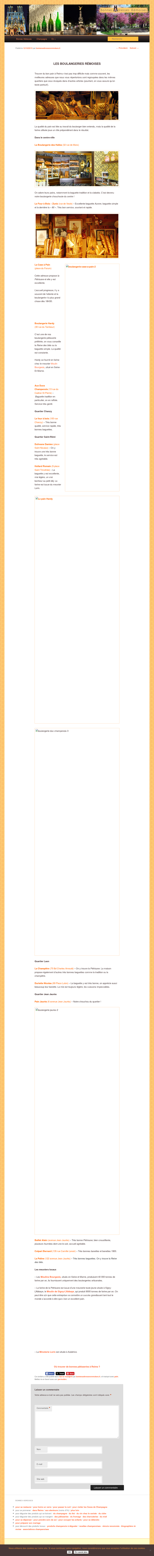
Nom (39, 1449)
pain (116, 1376)
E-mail (39, 1464)
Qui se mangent (65, 1376)
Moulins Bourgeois (51, 1276)
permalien (62, 1379)
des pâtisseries (61, 1516)
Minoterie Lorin (47, 1351)
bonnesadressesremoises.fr (48, 48)
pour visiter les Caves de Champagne (89, 1506)
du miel (103, 1516)
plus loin (75, 1510)
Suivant (134, 48)
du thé (72, 1513)
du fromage (75, 1516)
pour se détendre (91, 1519)
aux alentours (51, 1510)
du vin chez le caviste (87, 1513)
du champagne (60, 1513)
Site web (40, 1479)
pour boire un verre (42, 1506)
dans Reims (37, 1510)
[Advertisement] (77, 1325)
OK (69, 1552)
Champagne (42, 38)
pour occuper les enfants (70, 1519)
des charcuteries (90, 1516)
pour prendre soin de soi (45, 1519)
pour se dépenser (23, 1519)
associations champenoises (36, 1529)
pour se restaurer (23, 1506)
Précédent (122, 48)
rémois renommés (110, 1526)
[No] (150, 1550)
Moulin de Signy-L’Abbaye (60, 1291)
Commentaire (43, 1408)
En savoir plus (81, 1552)
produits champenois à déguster (62, 1526)
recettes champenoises (90, 1526)
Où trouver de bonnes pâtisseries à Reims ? (77, 1366)
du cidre (102, 1513)
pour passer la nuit (62, 1506)
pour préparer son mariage (27, 1522)
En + (54, 38)
